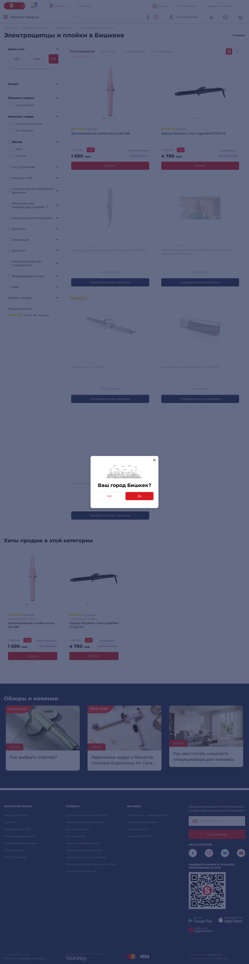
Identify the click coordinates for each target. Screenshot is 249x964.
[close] (154, 460)
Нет (109, 496)
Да (140, 496)
